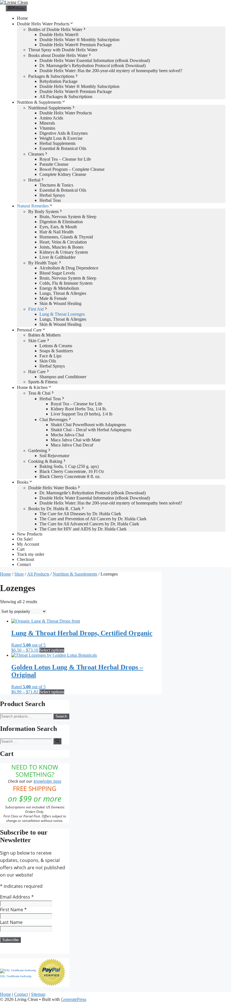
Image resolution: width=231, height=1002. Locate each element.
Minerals (47, 123)
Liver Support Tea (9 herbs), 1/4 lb (81, 414)
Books (22, 482)
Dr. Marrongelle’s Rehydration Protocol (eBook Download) (92, 65)
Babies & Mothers (44, 335)
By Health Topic (43, 262)
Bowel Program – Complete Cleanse (72, 169)
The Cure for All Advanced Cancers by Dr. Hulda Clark (89, 523)
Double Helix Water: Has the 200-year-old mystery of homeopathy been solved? (110, 70)
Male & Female (53, 298)
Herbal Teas (50, 200)
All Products (38, 574)
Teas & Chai (39, 393)
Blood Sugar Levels (57, 273)
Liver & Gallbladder (57, 257)
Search (61, 716)
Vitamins (47, 128)
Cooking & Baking (45, 461)
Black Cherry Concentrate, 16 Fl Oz (71, 471)
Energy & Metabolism (59, 288)
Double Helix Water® (59, 34)
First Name (13, 909)
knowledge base (47, 781)
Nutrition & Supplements (39, 102)
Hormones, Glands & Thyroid (66, 237)
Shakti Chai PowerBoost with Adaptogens (88, 424)
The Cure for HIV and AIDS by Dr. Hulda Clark (82, 529)
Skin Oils (47, 361)
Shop (19, 574)
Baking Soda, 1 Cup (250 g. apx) (69, 466)
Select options (51, 650)
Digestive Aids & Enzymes (63, 133)
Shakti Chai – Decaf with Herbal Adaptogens (91, 429)
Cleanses (36, 154)
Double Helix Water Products (43, 23)
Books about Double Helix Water (58, 55)
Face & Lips (50, 355)
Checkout (25, 559)
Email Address (17, 897)
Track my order (30, 554)
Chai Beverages (53, 419)
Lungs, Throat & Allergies (62, 293)
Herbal (34, 180)
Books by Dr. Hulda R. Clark (54, 508)
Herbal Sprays (52, 195)
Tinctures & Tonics (56, 185)
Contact (24, 564)
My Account (28, 544)
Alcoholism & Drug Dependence (68, 268)
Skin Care (37, 340)
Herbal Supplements (57, 143)
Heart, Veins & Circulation (63, 242)
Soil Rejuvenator (54, 455)
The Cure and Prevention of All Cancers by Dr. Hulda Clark (92, 518)
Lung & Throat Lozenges (62, 314)
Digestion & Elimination (61, 221)
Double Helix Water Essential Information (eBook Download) (94, 60)
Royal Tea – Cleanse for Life (65, 159)
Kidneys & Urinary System (63, 252)
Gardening (37, 450)
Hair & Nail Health (56, 231)
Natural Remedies (33, 206)
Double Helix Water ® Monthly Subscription (79, 39)
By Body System (43, 211)
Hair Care (37, 371)
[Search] (57, 741)
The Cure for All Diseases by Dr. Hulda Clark (80, 513)
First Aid (36, 309)
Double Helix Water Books (52, 487)
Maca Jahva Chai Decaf (72, 445)
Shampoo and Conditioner (62, 376)
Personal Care (29, 330)
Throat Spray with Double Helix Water (62, 49)
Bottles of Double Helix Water (55, 29)
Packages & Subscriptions (51, 76)
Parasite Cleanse (53, 164)
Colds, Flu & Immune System (65, 283)
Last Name (11, 922)
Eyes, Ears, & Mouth (58, 226)
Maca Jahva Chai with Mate (76, 439)
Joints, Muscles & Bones (61, 247)
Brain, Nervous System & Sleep (67, 216)
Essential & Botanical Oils (62, 148)
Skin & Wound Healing (60, 303)
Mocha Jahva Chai (67, 434)
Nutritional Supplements (49, 107)
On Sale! (25, 539)
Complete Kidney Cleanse (62, 174)
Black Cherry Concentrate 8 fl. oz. (70, 476)
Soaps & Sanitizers (56, 350)
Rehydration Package (58, 81)
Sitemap (38, 994)
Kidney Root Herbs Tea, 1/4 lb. (79, 408)
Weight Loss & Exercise (61, 138)
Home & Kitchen (32, 387)
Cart (21, 549)
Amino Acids (51, 118)
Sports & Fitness (42, 381)
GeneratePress (73, 999)
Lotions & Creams (55, 345)
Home (22, 18)
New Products (29, 534)
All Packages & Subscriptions (65, 96)
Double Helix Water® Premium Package (75, 44)
